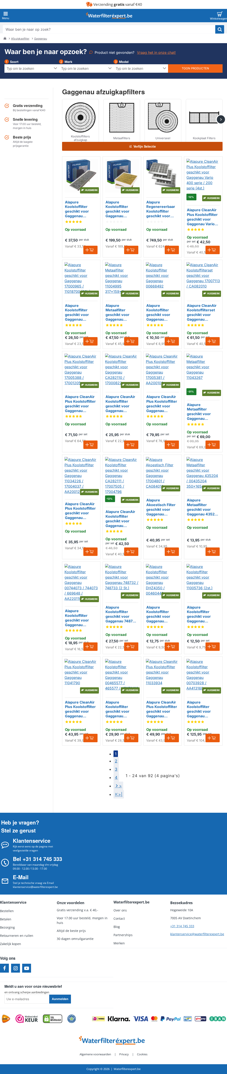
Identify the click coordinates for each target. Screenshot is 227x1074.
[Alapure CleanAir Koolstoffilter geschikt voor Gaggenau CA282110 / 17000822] (122, 370)
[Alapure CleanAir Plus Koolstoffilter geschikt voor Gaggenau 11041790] (81, 675)
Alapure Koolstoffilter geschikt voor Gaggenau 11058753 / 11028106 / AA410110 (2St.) (119, 209)
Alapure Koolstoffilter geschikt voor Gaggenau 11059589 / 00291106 (77, 209)
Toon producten (195, 68)
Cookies (142, 1054)
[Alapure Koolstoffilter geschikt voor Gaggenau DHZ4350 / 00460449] (162, 580)
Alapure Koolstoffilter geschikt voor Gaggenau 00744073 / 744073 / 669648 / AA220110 (81, 618)
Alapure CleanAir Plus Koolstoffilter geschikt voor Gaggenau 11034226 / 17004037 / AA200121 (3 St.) (80, 511)
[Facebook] (4, 968)
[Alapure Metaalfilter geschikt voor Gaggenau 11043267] (203, 370)
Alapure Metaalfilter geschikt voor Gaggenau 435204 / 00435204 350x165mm (203, 507)
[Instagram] (15, 968)
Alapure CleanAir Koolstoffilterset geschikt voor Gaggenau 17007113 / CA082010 (202, 312)
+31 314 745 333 (182, 926)
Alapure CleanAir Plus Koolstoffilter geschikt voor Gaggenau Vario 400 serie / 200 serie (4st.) (202, 217)
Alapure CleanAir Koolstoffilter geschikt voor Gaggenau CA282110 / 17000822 (120, 403)
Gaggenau (40, 38)
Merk (68, 62)
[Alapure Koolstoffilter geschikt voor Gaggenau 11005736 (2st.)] (203, 580)
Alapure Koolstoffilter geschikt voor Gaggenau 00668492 (158, 312)
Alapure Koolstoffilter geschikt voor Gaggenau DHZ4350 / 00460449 (158, 614)
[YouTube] (26, 968)
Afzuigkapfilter (20, 38)
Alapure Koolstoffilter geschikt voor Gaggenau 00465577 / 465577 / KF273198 (117, 709)
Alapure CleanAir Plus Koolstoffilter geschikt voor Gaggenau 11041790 (80, 709)
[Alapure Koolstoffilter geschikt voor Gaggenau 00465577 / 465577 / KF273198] (122, 675)
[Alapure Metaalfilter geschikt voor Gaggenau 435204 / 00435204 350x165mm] (203, 474)
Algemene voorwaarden (95, 1054)
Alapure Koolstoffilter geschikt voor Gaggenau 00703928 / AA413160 (199, 709)
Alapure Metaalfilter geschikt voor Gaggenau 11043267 (199, 411)
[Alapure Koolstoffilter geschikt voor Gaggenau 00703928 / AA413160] (203, 675)
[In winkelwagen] (90, 250)
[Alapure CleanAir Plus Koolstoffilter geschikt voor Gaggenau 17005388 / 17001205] (81, 370)
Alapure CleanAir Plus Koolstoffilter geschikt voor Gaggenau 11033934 (161, 709)
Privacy (124, 1054)
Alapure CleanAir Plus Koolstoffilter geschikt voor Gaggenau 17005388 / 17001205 (80, 403)
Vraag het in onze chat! (156, 52)
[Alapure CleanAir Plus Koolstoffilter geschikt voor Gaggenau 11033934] (162, 675)
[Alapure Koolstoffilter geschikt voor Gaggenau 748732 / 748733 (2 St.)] (122, 580)
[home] (4, 38)
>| (120, 794)
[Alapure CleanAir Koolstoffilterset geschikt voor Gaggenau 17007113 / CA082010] (203, 279)
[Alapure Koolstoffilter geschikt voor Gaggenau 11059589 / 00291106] (81, 175)
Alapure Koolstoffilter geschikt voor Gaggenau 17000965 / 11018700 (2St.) (78, 312)
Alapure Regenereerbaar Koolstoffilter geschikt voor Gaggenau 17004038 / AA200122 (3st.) (160, 209)
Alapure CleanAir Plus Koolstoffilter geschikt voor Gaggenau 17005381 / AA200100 (161, 403)
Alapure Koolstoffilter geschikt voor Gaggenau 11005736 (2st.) (200, 614)
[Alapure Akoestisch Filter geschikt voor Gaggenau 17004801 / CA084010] (162, 474)
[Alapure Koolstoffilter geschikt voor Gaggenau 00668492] (162, 279)
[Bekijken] (220, 15)
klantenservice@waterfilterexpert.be (197, 934)
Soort (14, 62)
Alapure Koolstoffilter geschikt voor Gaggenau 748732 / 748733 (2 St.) (121, 614)
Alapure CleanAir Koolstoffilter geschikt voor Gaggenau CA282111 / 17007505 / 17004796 (120, 518)
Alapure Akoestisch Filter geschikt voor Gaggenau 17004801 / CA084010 (161, 507)
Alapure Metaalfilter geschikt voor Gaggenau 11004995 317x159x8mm (118, 312)
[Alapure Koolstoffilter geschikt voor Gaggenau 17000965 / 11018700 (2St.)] (81, 279)
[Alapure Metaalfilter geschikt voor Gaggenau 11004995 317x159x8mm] (122, 279)
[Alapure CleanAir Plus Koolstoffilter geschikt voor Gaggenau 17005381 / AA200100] (162, 370)
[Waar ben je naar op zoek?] (219, 29)
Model (124, 62)
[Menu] (5, 15)
